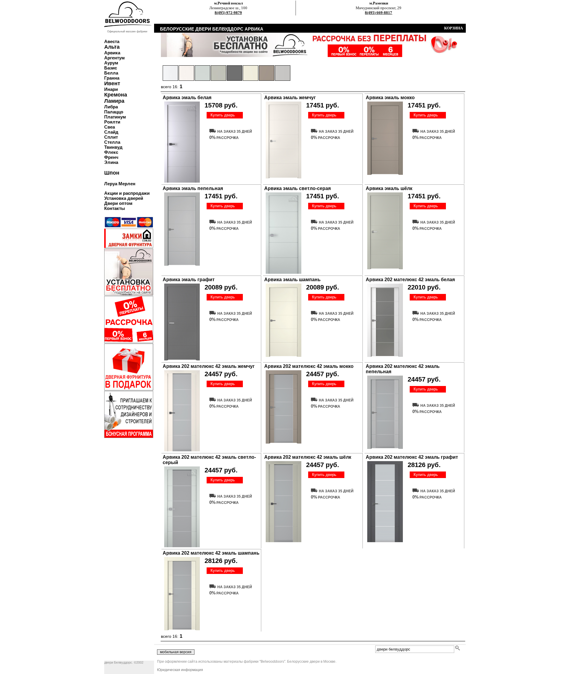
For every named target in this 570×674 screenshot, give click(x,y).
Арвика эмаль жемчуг (290, 97)
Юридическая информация (180, 670)
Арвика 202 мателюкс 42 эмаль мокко (309, 366)
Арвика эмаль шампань (292, 279)
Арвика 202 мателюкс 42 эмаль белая (410, 279)
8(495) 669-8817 (378, 12)
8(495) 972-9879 (228, 12)
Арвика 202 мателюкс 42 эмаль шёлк (307, 457)
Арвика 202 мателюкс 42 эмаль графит (412, 457)
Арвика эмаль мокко (390, 97)
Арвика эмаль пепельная (193, 188)
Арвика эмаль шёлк (389, 188)
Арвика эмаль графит (189, 279)
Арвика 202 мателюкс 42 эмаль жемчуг (209, 366)
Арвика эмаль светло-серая (297, 188)
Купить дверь (222, 115)
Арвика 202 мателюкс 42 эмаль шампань (211, 553)
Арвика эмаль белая (187, 97)
